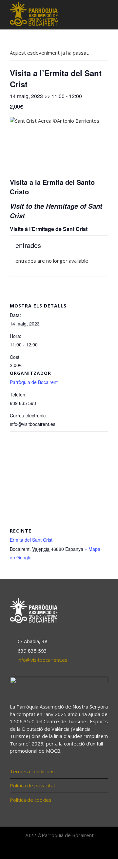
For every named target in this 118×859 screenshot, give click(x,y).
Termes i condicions (32, 771)
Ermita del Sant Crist (31, 539)
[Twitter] (59, 849)
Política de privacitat (32, 785)
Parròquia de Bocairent (34, 382)
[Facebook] (44, 849)
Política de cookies (30, 800)
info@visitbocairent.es (43, 660)
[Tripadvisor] (73, 849)
